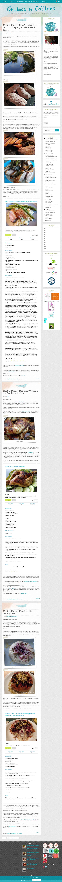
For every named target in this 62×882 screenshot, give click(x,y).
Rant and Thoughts (48, 169)
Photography (47, 194)
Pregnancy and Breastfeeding (50, 204)
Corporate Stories (48, 164)
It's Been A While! (31, 868)
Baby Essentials (48, 215)
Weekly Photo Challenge (49, 172)
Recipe (46, 181)
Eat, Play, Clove (12, 371)
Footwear (47, 207)
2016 (45, 232)
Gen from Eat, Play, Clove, (20, 401)
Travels (46, 197)
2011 (45, 242)
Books (46, 217)
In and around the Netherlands (50, 139)
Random (46, 168)
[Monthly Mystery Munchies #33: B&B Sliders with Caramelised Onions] (24, 864)
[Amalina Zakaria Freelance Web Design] (51, 258)
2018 (45, 228)
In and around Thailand (49, 210)
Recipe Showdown (48, 183)
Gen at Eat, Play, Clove (19, 365)
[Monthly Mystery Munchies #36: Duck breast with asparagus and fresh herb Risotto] (24, 847)
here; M (22, 593)
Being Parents (47, 201)
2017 (45, 230)
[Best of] (51, 96)
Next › (13, 838)
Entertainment (47, 190)
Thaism (46, 209)
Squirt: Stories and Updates (50, 157)
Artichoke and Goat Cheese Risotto (18, 360)
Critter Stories (47, 153)
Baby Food (47, 176)
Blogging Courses (48, 150)
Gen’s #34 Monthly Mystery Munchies (29, 819)
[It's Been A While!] (24, 870)
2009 (45, 246)
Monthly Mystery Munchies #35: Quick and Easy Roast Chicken (33, 854)
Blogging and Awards (49, 143)
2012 (45, 240)
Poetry (46, 167)
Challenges (9, 32)
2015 (45, 234)
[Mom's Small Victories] (47, 299)
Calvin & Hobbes (48, 187)
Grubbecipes (47, 174)
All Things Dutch (48, 138)
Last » (17, 838)
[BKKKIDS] (51, 264)
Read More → (38, 378)
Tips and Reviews (48, 214)
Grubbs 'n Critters (15, 571)
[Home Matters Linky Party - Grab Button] (51, 301)
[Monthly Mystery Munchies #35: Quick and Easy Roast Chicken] (24, 854)
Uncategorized (47, 220)
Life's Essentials (48, 218)
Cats (46, 161)
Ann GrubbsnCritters (11, 378)
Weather (47, 171)
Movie (46, 193)
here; (22, 375)
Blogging (46, 146)
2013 (45, 238)
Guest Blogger (47, 151)
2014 (45, 236)
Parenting (47, 199)
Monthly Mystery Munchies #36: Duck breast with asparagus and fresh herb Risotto (20, 27)
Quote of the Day (48, 196)
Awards (46, 144)
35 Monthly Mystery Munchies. (30, 581)
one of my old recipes (26, 411)
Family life (47, 202)
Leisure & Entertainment (49, 185)
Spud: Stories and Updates (50, 156)
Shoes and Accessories (49, 206)
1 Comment (19, 378)
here (25, 375)
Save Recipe (8, 234)
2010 (45, 244)
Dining (46, 189)
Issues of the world (48, 165)
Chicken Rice (30, 452)
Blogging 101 (47, 147)
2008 (45, 248)
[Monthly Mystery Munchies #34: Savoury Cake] (24, 859)
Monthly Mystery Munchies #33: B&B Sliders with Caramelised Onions (33, 864)
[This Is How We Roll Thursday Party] (51, 317)
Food (8, 396)
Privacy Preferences (26, 880)
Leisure (46, 192)
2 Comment (19, 599)
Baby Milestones (48, 155)
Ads (46, 186)
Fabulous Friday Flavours (49, 177)
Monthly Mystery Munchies (12, 616)
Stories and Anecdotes (49, 141)
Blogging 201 (47, 148)
